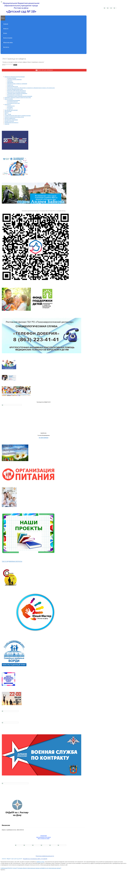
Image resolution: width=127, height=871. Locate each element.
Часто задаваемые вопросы (12, 561)
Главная (5, 24)
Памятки (6, 112)
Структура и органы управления (14, 79)
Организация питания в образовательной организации (19, 96)
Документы (9, 80)
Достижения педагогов (12, 101)
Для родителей (7, 111)
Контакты (6, 47)
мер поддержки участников (43, 837)
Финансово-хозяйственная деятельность (16, 90)
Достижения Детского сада (13, 103)
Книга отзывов (7, 38)
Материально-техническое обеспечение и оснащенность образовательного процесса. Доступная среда (31, 87)
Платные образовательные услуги (15, 89)
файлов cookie (40, 861)
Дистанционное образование (11, 119)
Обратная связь (8, 42)
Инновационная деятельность (11, 122)
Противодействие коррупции (11, 110)
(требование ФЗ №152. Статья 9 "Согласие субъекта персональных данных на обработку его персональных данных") (31, 868)
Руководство (10, 85)
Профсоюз (6, 124)
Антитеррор (10, 107)
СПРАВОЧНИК (43, 835)
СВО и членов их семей (43, 838)
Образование (10, 82)
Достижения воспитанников (13, 100)
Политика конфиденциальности (45, 856)
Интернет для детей (9, 121)
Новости (5, 28)
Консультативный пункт (9, 118)
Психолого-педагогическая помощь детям (14, 117)
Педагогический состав (12, 86)
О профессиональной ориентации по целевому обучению (17, 115)
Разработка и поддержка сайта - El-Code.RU (35, 858)
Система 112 (10, 108)
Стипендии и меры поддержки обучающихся (17, 93)
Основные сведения (11, 78)
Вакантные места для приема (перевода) (16, 92)
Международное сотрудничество (14, 94)
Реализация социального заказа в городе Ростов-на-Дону (17, 97)
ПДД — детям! (7, 114)
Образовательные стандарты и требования (17, 83)
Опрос (5, 33)
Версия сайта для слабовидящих (45, 70)
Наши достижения (8, 99)
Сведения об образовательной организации (14, 76)
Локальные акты (11, 106)
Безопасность (7, 104)
